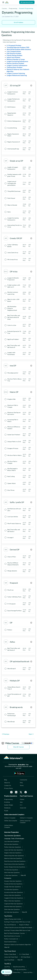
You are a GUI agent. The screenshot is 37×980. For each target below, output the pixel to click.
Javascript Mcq (27, 972)
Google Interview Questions (12, 886)
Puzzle (6, 810)
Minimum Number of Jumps (16, 59)
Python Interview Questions (12, 847)
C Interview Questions (11, 875)
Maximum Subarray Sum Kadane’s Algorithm (17, 944)
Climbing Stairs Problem (14, 67)
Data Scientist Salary (10, 941)
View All (23, 875)
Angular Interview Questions (12, 853)
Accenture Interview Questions (13, 892)
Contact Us (7, 785)
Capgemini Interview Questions (13, 898)
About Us (7, 782)
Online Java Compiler (10, 820)
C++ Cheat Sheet (24, 954)
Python (22, 799)
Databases (7, 808)
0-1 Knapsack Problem (14, 45)
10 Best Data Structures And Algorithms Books (18, 927)
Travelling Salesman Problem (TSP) (18, 47)
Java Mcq (7, 966)
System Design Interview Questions (14, 867)
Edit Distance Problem (14, 53)
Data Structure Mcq (19, 966)
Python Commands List (11, 939)
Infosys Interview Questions (12, 895)
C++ (21, 805)
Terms (22, 785)
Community (23, 780)
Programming (13, 8)
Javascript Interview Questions (13, 850)
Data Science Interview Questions (14, 864)
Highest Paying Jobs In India (12, 919)
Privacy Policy (8, 788)
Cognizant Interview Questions (13, 903)
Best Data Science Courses (12, 936)
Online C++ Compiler (26, 818)
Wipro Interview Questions (12, 901)
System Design (8, 805)
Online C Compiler (10, 818)
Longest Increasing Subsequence (17, 61)
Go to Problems (18, 22)
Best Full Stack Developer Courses (14, 933)
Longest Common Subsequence (17, 65)
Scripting (7, 802)
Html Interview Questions (12, 872)
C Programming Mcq (20, 969)
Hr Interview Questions (11, 870)
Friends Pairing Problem (14, 55)
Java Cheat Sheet (9, 960)
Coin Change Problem (14, 51)
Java (21, 802)
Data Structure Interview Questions (14, 861)
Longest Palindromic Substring (17, 75)
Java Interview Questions (11, 841)
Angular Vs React (24, 924)
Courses (4, 8)
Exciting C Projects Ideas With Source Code (17, 922)
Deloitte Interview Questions (13, 906)
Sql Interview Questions (11, 844)
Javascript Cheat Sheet (11, 957)
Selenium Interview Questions (13, 858)
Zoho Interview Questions (12, 909)
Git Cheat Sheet (25, 957)
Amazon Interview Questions (13, 881)
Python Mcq (16, 972)
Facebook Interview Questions (13, 884)
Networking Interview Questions (14, 855)
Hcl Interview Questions (11, 912)
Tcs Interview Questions (11, 889)
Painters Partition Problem (15, 63)
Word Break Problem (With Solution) (19, 49)
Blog (5, 780)
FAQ (21, 782)
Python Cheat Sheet (10, 954)
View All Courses (18, 747)
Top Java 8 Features (10, 924)
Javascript (23, 808)
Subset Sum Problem (13, 57)
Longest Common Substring (16, 73)
